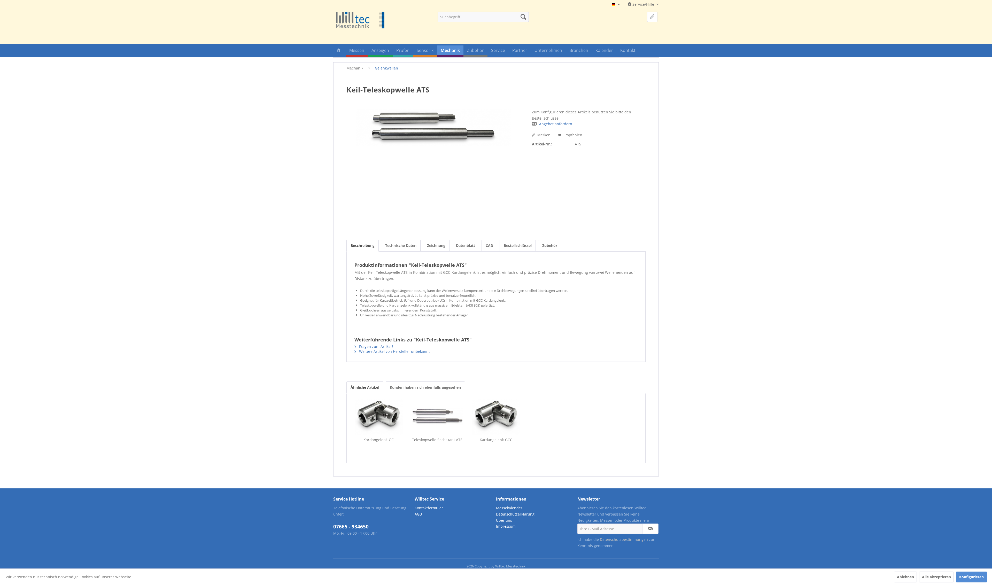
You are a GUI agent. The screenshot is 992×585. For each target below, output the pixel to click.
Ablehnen (905, 576)
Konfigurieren (971, 576)
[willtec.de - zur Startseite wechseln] (360, 20)
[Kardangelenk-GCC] (496, 417)
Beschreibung (363, 245)
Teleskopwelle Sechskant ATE (437, 439)
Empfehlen (572, 134)
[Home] (339, 51)
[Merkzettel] (652, 17)
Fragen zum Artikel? (375, 346)
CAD (489, 245)
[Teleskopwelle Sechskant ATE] (437, 417)
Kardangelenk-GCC (496, 439)
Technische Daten (400, 245)
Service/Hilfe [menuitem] (643, 4)
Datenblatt (465, 245)
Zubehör (549, 245)
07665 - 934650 (351, 526)
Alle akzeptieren (936, 576)
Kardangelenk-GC (378, 439)
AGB (418, 514)
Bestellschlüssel (518, 245)
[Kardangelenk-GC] (378, 417)
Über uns (504, 520)
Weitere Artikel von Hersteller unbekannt (394, 351)
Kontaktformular (429, 507)
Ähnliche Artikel (365, 387)
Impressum (506, 526)
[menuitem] (483, 17)
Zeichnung (436, 245)
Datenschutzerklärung (515, 514)
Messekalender (509, 507)
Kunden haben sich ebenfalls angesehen (425, 387)
